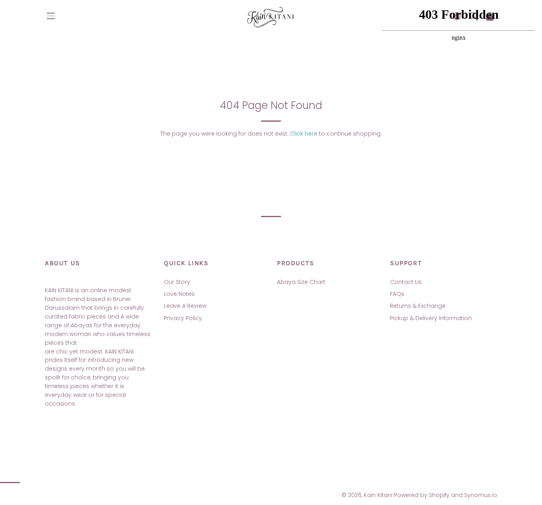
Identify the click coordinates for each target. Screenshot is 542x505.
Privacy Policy (183, 318)
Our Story (177, 282)
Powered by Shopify (422, 495)
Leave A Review (185, 306)
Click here (303, 134)
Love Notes (179, 294)
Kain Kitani (378, 495)
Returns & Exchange (418, 306)
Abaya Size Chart (301, 282)
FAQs (397, 294)
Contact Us (406, 282)
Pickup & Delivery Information (431, 318)
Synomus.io (480, 495)
